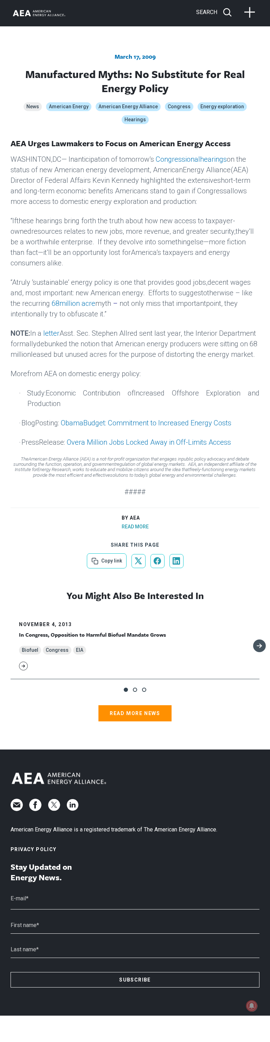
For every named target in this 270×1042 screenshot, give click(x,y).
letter (51, 333)
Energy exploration (222, 106)
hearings (213, 159)
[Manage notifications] (251, 1005)
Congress (179, 106)
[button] (126, 690)
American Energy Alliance (128, 106)
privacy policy (34, 849)
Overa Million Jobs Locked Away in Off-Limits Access (149, 442)
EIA (79, 650)
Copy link (111, 558)
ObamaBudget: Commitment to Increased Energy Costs (146, 423)
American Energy (69, 106)
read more (135, 526)
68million (66, 303)
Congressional (178, 159)
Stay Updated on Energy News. (41, 872)
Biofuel (30, 650)
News (32, 106)
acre (88, 303)
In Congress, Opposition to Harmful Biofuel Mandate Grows (92, 634)
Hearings (135, 119)
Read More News (135, 713)
